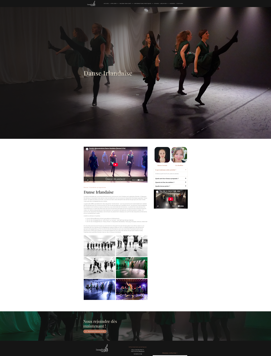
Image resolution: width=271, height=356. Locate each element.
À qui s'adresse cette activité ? (165, 170)
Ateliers (114, 3)
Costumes (180, 3)
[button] (171, 170)
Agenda (172, 3)
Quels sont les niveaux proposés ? (167, 178)
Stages (156, 3)
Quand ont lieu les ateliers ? (164, 182)
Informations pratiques (142, 3)
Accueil (106, 3)
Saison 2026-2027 (125, 3)
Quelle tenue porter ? (162, 186)
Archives (163, 3)
